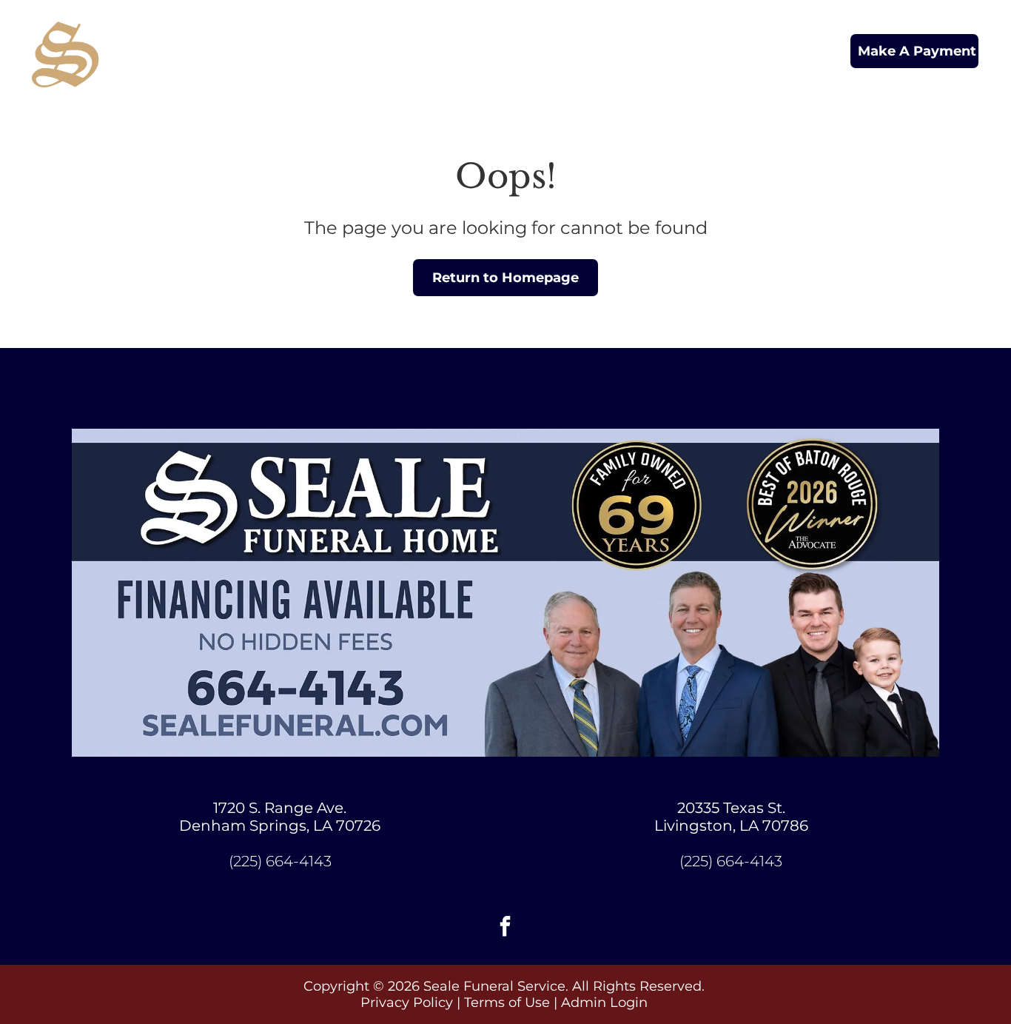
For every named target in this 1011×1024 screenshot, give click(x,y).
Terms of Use (507, 1002)
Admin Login (604, 1002)
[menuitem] (345, 39)
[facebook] (505, 928)
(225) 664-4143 (280, 861)
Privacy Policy (406, 1002)
